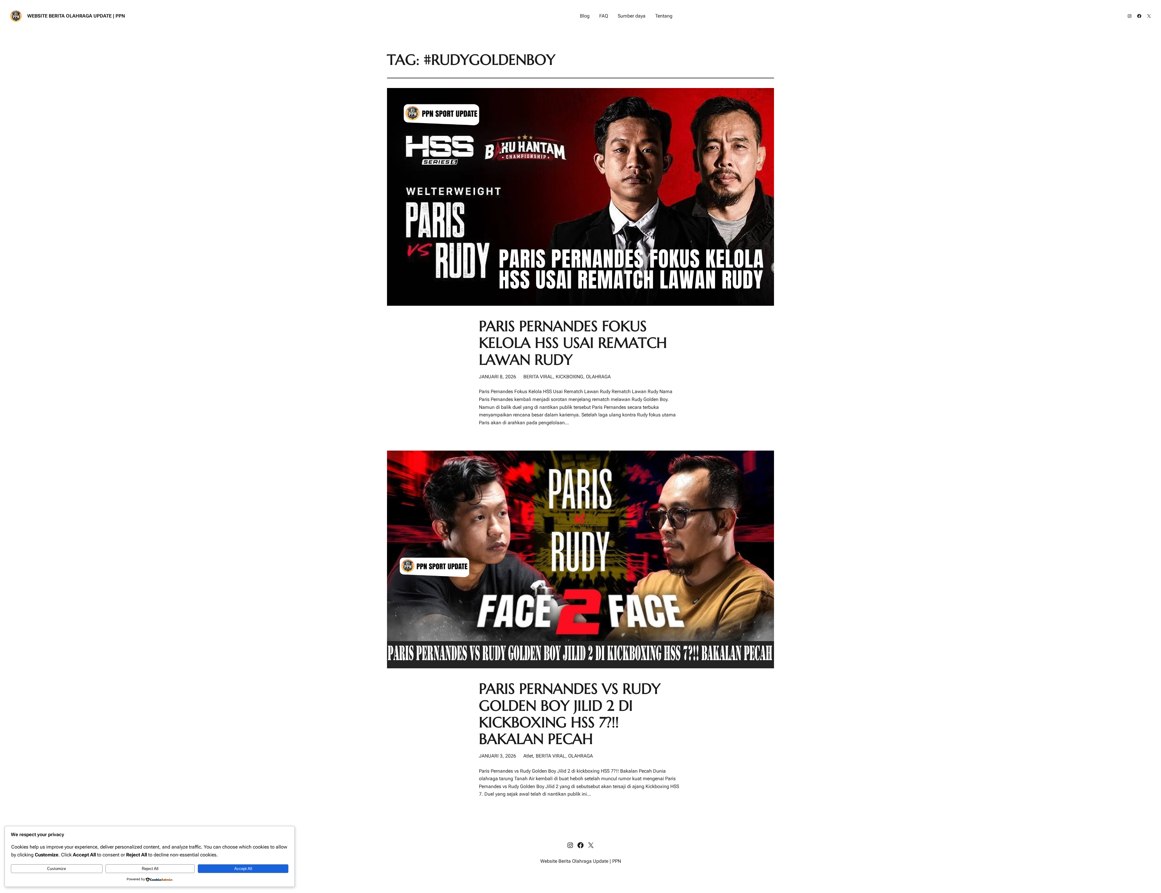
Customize (56, 868)
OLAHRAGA (598, 377)
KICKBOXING (569, 377)
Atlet (528, 756)
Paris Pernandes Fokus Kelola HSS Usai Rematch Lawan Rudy (573, 343)
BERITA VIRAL (538, 377)
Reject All (150, 868)
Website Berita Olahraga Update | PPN (76, 16)
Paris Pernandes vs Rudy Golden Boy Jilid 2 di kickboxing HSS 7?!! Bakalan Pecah (570, 713)
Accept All (243, 868)
